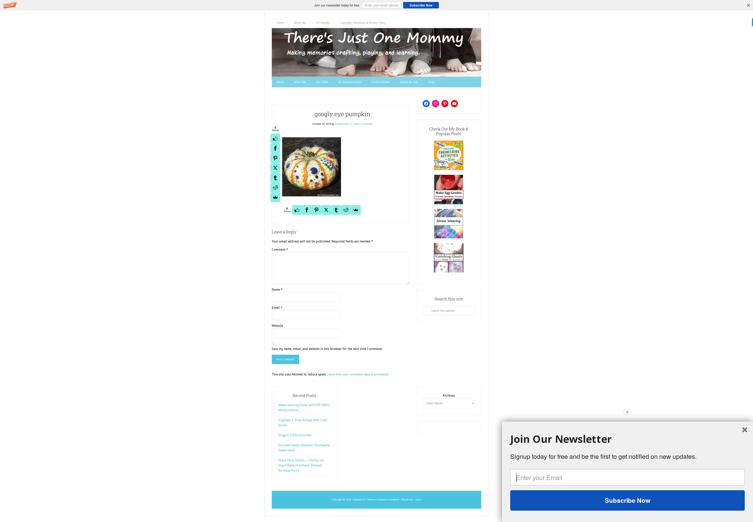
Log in (418, 499)
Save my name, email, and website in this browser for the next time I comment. (327, 349)
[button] (376, 5)
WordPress (407, 499)
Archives (449, 395)
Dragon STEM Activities (294, 435)
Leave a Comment (362, 124)
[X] (275, 168)
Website (277, 326)
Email (277, 308)
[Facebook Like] (275, 138)
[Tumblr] (275, 178)
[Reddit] (275, 187)
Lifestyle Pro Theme (363, 499)
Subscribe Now (421, 5)
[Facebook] (275, 148)
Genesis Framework (388, 499)
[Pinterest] (275, 158)
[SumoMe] (275, 197)
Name (277, 290)
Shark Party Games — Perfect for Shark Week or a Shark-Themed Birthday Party (301, 465)
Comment (280, 249)
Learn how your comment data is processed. (358, 374)
